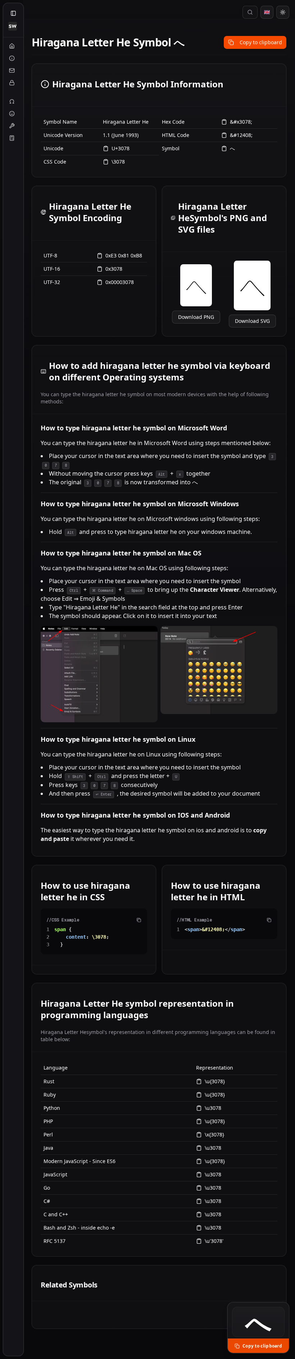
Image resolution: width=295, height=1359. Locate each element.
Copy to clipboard (261, 42)
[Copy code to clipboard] (138, 920)
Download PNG (196, 317)
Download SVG (252, 320)
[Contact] (12, 70)
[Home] (12, 46)
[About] (12, 58)
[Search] (250, 12)
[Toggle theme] (282, 12)
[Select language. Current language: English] (266, 12)
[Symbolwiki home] (13, 26)
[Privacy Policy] (12, 82)
